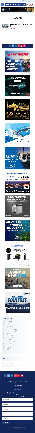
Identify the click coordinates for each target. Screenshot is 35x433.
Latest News (6, 352)
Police (5, 350)
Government (6, 326)
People (5, 334)
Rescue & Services (8, 330)
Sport (4, 324)
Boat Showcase (7, 346)
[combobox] (17, 363)
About (7, 1)
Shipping (5, 348)
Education (6, 344)
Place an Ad (26, 1)
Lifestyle (5, 340)
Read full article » (14, 28)
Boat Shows (6, 336)
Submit (5, 423)
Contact (19, 1)
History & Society (8, 342)
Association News (8, 332)
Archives (13, 1)
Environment (6, 338)
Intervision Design (19, 428)
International (6, 328)
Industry (5, 322)
